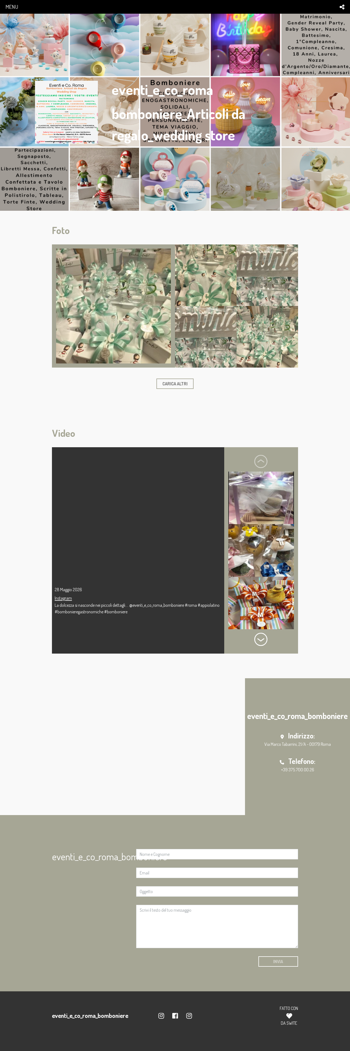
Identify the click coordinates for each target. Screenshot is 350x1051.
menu (11, 6)
